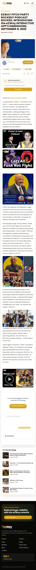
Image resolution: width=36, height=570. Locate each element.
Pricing (21, 542)
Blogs (3, 547)
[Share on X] (31, 73)
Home (3, 542)
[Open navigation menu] (32, 3)
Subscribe (29, 62)
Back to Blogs (5, 11)
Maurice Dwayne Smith (18, 98)
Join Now (4, 550)
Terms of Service (23, 547)
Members (4, 545)
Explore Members (10, 517)
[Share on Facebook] (28, 73)
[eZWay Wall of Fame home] (7, 3)
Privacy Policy (23, 545)
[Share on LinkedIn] (24, 73)
